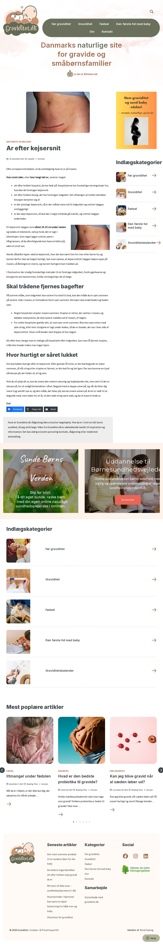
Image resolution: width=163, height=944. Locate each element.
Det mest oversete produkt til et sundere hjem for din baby (62, 859)
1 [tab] (73, 821)
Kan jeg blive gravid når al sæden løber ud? (131, 779)
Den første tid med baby (18, 141)
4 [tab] (83, 821)
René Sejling (146, 930)
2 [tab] (76, 821)
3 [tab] (80, 821)
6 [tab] (89, 821)
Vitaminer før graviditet (60, 917)
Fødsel (10, 771)
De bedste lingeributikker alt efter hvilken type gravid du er (62, 874)
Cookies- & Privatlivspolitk (44, 930)
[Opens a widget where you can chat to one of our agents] (151, 938)
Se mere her (127, 499)
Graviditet (63, 771)
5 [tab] (86, 821)
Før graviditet (117, 771)
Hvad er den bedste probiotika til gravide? (77, 779)
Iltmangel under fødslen (28, 776)
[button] (125, 856)
